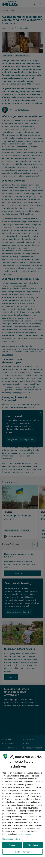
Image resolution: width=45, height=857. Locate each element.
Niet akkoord (33, 845)
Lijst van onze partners (11, 838)
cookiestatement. (25, 834)
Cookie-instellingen (22, 851)
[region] (22, 804)
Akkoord (12, 845)
